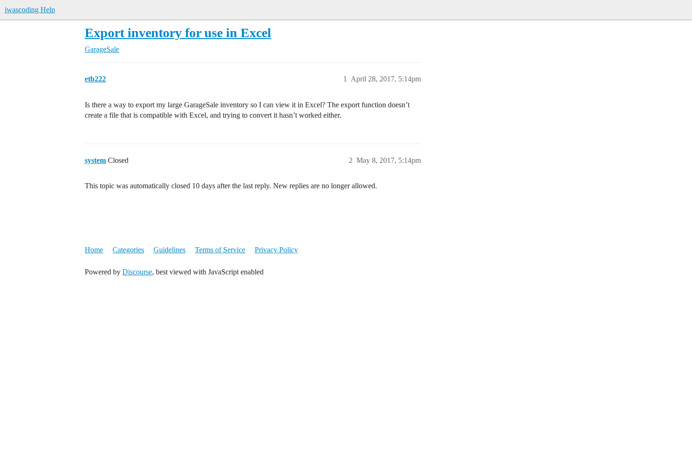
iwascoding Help (30, 10)
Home (94, 250)
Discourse (137, 272)
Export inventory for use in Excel (178, 32)
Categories (128, 250)
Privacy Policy (276, 250)
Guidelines (169, 250)
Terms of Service (220, 250)
